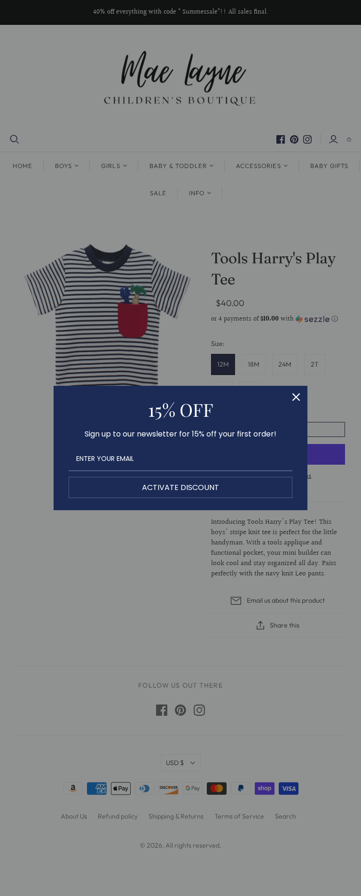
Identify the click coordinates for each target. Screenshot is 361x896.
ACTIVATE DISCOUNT (180, 487)
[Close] (296, 397)
